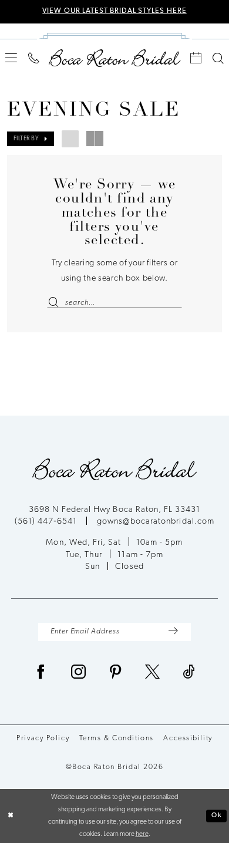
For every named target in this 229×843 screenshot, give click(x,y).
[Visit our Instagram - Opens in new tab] (78, 674)
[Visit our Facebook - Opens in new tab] (41, 674)
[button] (11, 58)
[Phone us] (34, 58)
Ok (216, 815)
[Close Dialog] (10, 815)
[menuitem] (11, 58)
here (142, 834)
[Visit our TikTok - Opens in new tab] (189, 674)
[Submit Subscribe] (173, 632)
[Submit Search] (56, 302)
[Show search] (218, 58)
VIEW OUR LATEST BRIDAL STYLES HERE (114, 11)
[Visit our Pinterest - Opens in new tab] (115, 674)
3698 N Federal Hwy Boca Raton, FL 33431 (115, 509)
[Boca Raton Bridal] (115, 58)
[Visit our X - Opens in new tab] (152, 674)
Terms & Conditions (116, 738)
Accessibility (187, 738)
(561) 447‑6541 (47, 521)
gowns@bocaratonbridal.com (155, 521)
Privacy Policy (42, 738)
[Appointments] (196, 58)
